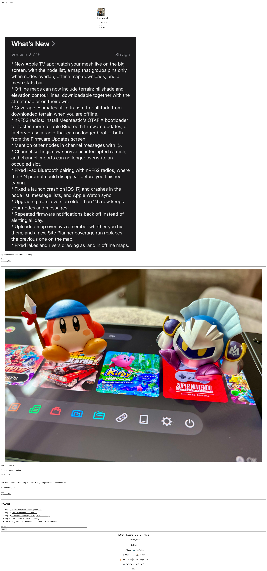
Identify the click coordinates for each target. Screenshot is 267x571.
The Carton (127, 559)
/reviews (104, 23)
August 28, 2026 (6, 474)
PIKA (133, 569)
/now (103, 27)
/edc (102, 25)
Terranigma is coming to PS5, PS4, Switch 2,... (30, 516)
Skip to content (7, 2)
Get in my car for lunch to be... (24, 513)
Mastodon (129, 555)
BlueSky (141, 555)
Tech (2, 259)
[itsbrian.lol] (101, 15)
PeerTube (140, 550)
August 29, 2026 (6, 261)
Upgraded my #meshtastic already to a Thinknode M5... (35, 521)
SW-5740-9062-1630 (135, 564)
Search (4, 529)
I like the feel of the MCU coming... (26, 519)
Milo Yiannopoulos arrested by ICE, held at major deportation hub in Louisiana (33, 483)
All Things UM (142, 559)
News (2, 492)
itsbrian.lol (102, 18)
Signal (128, 550)
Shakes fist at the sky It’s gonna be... (26, 510)
